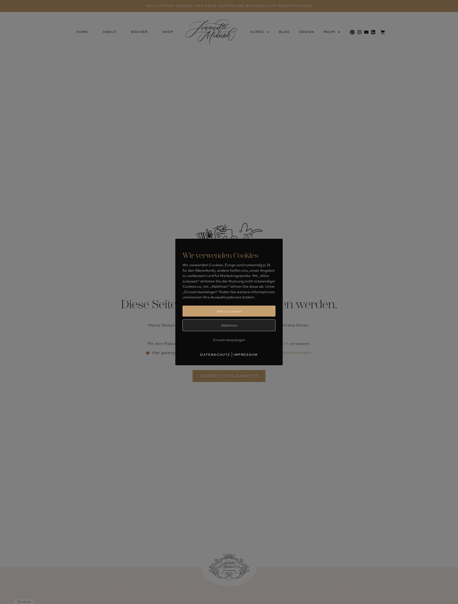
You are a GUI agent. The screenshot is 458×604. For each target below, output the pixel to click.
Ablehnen (229, 325)
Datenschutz (215, 354)
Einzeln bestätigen (229, 339)
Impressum (246, 354)
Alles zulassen (229, 311)
